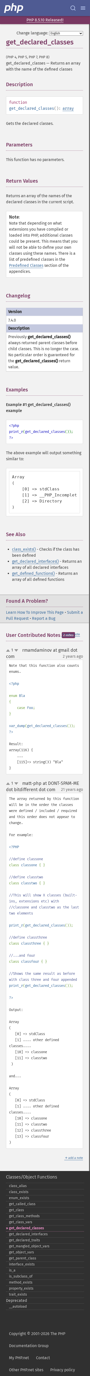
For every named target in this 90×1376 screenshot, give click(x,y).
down (16, 650)
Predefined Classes (26, 265)
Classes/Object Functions (31, 1177)
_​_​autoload (18, 1306)
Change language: (32, 33)
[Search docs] (73, 8)
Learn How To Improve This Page (35, 612)
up (9, 651)
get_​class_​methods (24, 1216)
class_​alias (18, 1186)
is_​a (12, 1270)
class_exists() (24, 549)
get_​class (16, 1210)
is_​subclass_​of (20, 1276)
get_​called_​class (22, 1204)
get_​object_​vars (21, 1252)
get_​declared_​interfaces (28, 1234)
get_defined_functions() (33, 573)
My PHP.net (19, 1357)
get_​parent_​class (22, 1258)
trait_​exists (18, 1294)
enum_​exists (19, 1198)
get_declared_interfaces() (35, 561)
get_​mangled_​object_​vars (29, 1246)
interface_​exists (22, 1264)
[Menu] (83, 8)
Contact (43, 1357)
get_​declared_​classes (26, 1228)
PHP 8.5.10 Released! (45, 20)
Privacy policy (62, 1369)
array (68, 108)
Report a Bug (43, 618)
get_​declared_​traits (24, 1240)
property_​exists (21, 1288)
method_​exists (20, 1282)
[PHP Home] (14, 8)
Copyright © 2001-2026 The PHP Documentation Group (37, 1339)
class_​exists (18, 1192)
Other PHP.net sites (26, 1369)
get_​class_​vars (20, 1222)
